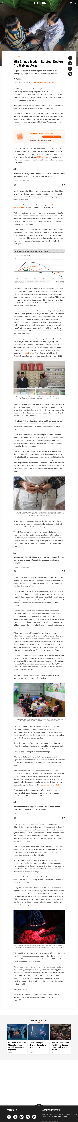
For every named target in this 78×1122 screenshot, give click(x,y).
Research (67, 1114)
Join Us (61, 1114)
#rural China (44, 83)
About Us (45, 1114)
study (27, 353)
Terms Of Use (46, 1116)
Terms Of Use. (47, 140)
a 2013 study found (43, 157)
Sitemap (65, 1116)
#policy (51, 83)
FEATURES (18, 56)
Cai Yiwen (19, 79)
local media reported (51, 785)
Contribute (53, 1114)
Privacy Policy (56, 1116)
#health (36, 83)
